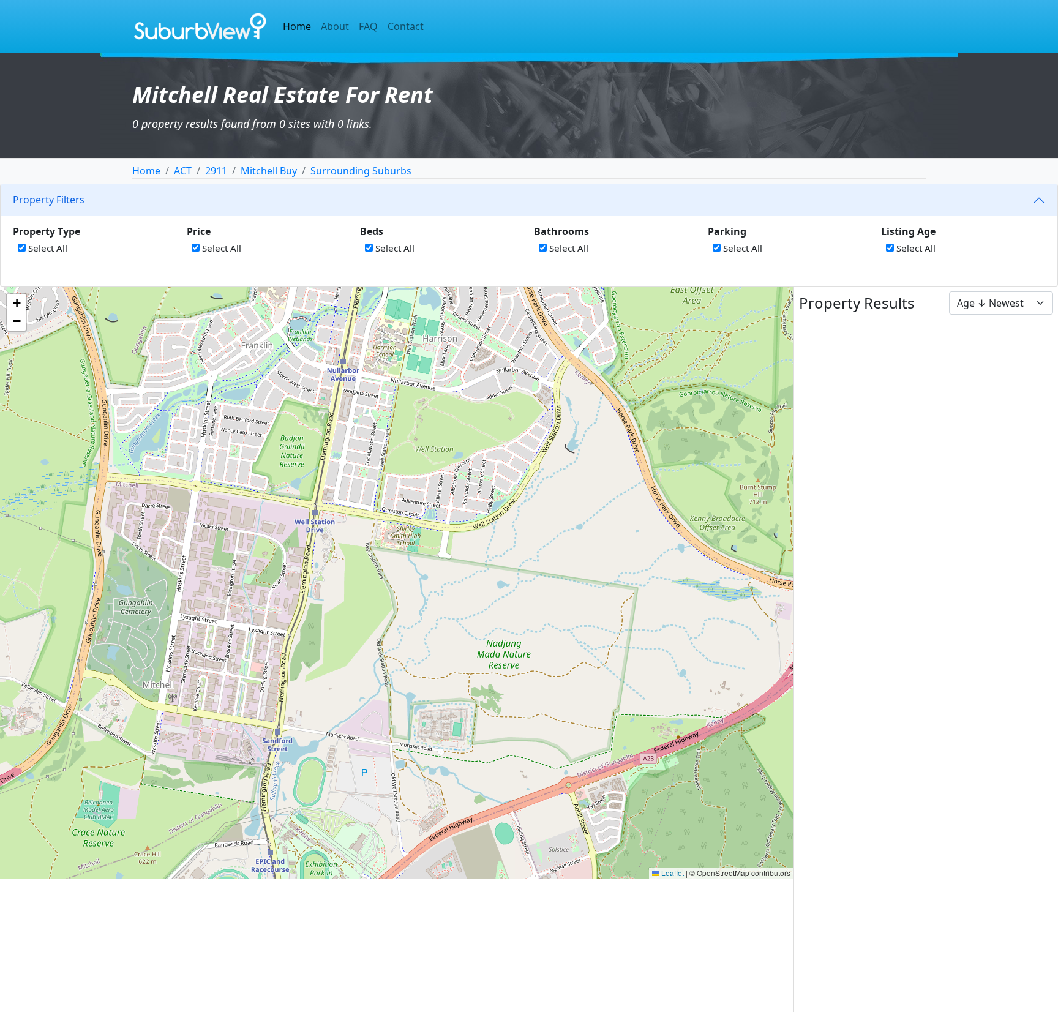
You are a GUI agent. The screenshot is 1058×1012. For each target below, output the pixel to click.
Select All (46, 248)
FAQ (368, 26)
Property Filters (48, 199)
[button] (16, 303)
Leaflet (671, 873)
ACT (183, 171)
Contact (406, 26)
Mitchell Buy (269, 171)
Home (297, 26)
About (335, 26)
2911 (216, 171)
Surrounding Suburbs (360, 171)
